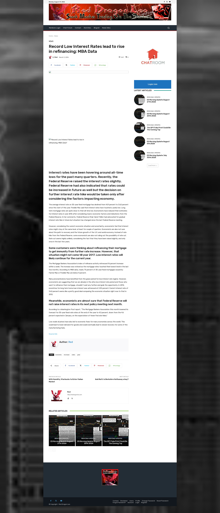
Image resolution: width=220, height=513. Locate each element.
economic (58, 355)
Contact (78, 28)
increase (66, 355)
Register (144, 502)
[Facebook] (164, 1)
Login (137, 502)
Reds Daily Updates (62, 438)
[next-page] (53, 449)
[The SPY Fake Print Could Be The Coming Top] (115, 430)
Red (56, 57)
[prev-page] (50, 449)
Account (131, 502)
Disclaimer (124, 501)
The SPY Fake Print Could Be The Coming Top (115, 442)
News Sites (106, 28)
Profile (137, 501)
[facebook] (68, 398)
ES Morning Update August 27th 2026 (62, 442)
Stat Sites (87, 28)
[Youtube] (169, 1)
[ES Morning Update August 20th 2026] (89, 430)
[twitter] (72, 398)
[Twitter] (167, 1)
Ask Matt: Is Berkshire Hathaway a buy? (112, 379)
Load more (151, 165)
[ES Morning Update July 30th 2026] (139, 155)
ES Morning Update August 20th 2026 (88, 442)
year (78, 355)
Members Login (54, 28)
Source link (53, 334)
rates (73, 355)
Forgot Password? (119, 502)
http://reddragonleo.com (74, 394)
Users (131, 501)
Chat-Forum (67, 28)
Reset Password (162, 501)
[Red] (50, 57)
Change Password (148, 501)
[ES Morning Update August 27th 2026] (62, 430)
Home (51, 36)
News (56, 36)
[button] (168, 28)
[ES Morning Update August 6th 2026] (139, 141)
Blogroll (96, 28)
